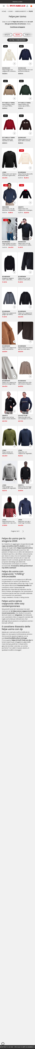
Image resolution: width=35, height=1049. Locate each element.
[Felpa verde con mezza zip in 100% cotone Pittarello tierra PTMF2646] (25, 89)
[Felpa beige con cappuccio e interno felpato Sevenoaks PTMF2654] (9, 55)
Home (4, 11)
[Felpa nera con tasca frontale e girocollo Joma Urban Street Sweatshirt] (9, 159)
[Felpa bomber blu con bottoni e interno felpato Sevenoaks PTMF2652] (25, 55)
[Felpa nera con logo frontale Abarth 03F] (25, 472)
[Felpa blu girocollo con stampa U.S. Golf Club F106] (25, 402)
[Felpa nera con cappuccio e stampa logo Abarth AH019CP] (25, 194)
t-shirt (24, 642)
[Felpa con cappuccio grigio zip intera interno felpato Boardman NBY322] (9, 298)
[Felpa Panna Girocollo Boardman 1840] (25, 159)
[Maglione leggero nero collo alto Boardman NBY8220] (9, 263)
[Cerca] (8, 6)
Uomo (10, 11)
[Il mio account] (27, 6)
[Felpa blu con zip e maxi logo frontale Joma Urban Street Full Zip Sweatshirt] (25, 506)
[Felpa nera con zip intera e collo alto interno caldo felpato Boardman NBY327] (25, 263)
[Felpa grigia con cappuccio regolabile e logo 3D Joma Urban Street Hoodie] (9, 472)
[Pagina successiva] (23, 531)
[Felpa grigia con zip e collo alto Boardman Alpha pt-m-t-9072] (9, 228)
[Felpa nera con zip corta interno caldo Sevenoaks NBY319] (25, 228)
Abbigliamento (20, 11)
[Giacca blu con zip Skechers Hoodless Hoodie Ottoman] (9, 194)
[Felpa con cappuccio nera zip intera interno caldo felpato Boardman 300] (25, 298)
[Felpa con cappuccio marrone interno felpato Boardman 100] (9, 333)
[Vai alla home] (17, 6)
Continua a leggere (17, 27)
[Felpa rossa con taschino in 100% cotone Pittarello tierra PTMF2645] (9, 124)
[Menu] (4, 6)
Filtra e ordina (17, 40)
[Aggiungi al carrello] (14, 63)
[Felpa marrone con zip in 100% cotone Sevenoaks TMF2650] (25, 124)
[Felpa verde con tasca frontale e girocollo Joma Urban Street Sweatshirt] (9, 437)
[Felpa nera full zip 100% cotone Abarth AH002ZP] (9, 402)
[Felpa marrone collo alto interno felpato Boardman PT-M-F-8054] (25, 367)
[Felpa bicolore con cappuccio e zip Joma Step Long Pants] (9, 506)
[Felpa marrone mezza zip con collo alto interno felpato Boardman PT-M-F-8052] (25, 333)
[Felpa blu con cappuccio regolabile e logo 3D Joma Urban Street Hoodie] (25, 437)
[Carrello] (31, 6)
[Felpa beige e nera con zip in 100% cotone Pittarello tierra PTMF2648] (9, 89)
